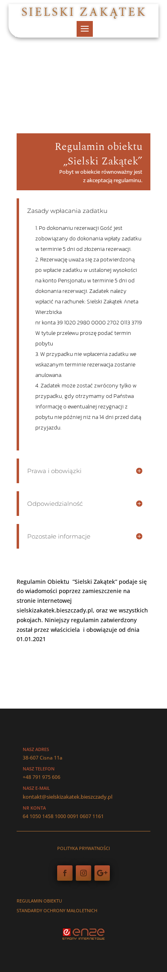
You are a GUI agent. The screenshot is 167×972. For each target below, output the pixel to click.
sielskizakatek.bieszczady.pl (55, 610)
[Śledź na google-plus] (102, 873)
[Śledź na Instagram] (83, 873)
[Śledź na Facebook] (65, 873)
